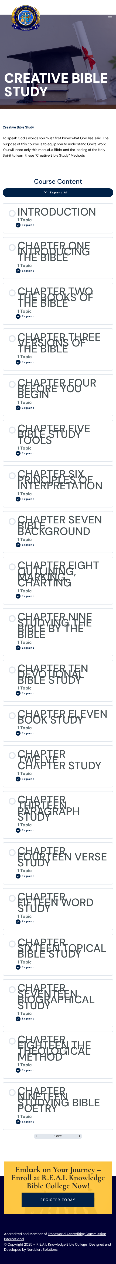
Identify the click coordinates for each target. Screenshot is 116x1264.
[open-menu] (108, 18)
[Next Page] (79, 1136)
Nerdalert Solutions (42, 1249)
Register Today (58, 1199)
